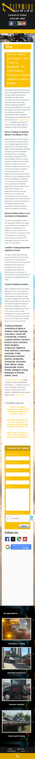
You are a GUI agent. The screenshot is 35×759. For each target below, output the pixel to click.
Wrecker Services (16, 704)
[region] (17, 37)
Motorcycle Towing (16, 736)
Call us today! (19, 395)
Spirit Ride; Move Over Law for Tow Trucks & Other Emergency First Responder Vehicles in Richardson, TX (17, 423)
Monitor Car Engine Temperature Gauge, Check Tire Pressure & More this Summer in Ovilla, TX (17, 410)
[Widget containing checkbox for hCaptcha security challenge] (20, 518)
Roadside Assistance (16, 673)
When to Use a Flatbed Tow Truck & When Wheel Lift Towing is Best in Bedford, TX (17, 435)
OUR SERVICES (11, 751)
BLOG (23, 751)
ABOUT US (20, 749)
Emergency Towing (16, 643)
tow (14, 385)
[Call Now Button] (17, 756)
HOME (10, 749)
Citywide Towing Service (13, 380)
